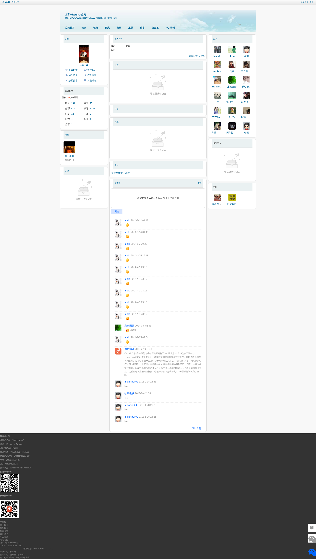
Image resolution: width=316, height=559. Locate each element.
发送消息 (91, 80)
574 (73, 108)
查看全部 (196, 428)
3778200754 (218, 117)
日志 (107, 27)
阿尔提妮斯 (232, 132)
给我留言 (73, 80)
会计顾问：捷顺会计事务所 (12, 554)
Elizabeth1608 (219, 86)
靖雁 (246, 132)
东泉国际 (129, 325)
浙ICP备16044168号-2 (10, 543)
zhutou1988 (218, 56)
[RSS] (114, 18)
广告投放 (4, 537)
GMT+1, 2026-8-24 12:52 (11, 546)
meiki (127, 220)
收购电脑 (129, 393)
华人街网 (6, 2)
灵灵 (232, 71)
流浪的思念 (232, 102)
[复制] (103, 18)
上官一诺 (84, 65)
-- (72, 119)
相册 (119, 27)
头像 (67, 39)
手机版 (3, 522)
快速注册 (304, 2)
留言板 (155, 27)
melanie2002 (131, 381)
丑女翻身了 (247, 71)
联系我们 (4, 528)
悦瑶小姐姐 (247, 117)
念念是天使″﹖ (248, 102)
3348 (92, 108)
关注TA (91, 70)
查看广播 (73, 70)
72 (72, 113)
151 (73, 103)
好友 (215, 39)
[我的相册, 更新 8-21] (69, 147)
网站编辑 (129, 349)
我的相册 (69, 155)
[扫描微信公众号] (312, 528)
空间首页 (70, 27)
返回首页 (15, 2)
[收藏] (98, 18)
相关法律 (4, 531)
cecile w (217, 71)
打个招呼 (91, 75)
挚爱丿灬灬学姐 (220, 132)
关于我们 (4, 525)
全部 (199, 183)
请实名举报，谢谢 (120, 173)
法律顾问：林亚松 (8, 551)
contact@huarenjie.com (20, 468)
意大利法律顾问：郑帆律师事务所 (15, 557)
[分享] (109, 18)
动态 (84, 27)
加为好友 (73, 75)
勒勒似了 (246, 86)
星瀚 (246, 56)
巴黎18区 (232, 204)
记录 (95, 27)
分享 (142, 27)
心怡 (217, 102)
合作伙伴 (4, 534)
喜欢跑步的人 (219, 204)
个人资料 (170, 27)
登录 (312, 2)
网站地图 (4, 540)
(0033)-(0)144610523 (19, 452)
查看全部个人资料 (197, 56)
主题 (130, 27)
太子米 (231, 117)
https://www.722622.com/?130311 (80, 18)
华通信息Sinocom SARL (34, 548)
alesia (232, 56)
